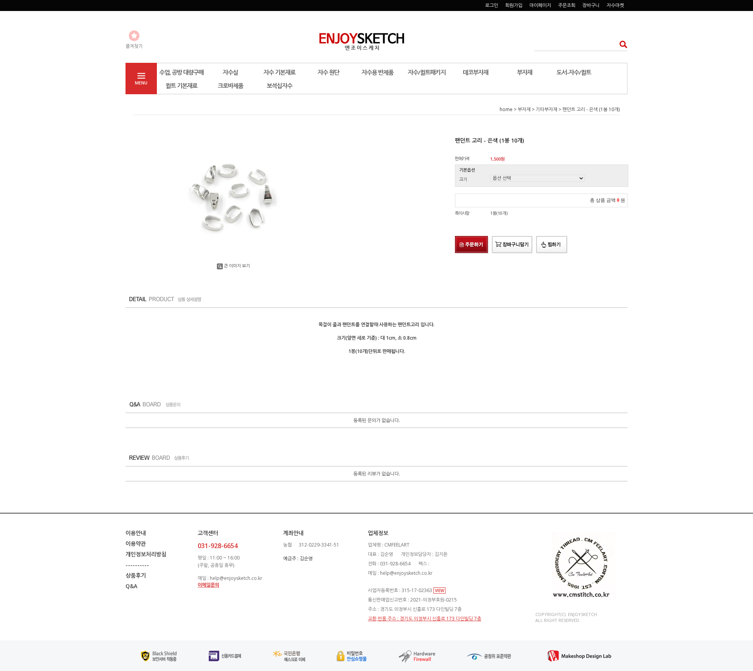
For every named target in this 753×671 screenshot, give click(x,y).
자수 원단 (328, 72)
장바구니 (591, 5)
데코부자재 (475, 72)
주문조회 (566, 5)
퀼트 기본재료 (181, 86)
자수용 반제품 (377, 72)
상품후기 (136, 575)
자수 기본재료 (279, 72)
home (506, 109)
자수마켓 (615, 5)
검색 (621, 44)
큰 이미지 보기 (237, 266)
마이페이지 (540, 5)
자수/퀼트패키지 (427, 72)
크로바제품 (230, 86)
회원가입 (513, 5)
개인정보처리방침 (146, 554)
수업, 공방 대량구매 (181, 72)
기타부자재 (546, 109)
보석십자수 (279, 86)
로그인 (491, 5)
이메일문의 (208, 584)
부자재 (524, 72)
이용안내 (136, 533)
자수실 (230, 72)
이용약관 (136, 543)
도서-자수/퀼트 (574, 72)
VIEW (439, 590)
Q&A (131, 586)
